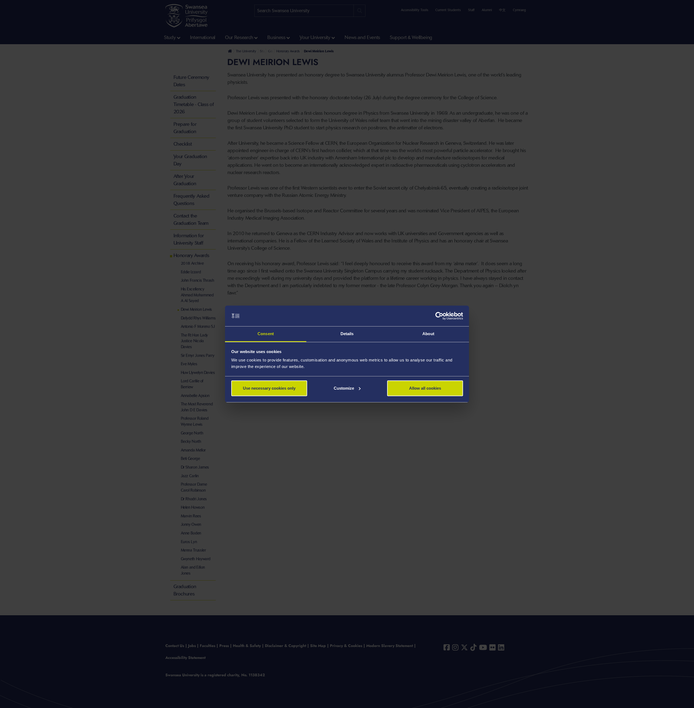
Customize (344, 388)
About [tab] (428, 333)
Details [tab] (347, 333)
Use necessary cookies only (269, 388)
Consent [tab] (266, 333)
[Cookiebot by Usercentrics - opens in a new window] (439, 316)
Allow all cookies (425, 388)
